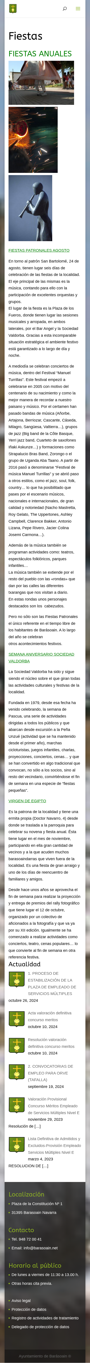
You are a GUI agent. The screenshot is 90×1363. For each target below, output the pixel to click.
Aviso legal (21, 1300)
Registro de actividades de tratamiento (45, 1318)
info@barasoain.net (41, 1248)
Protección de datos (29, 1309)
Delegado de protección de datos (40, 1327)
